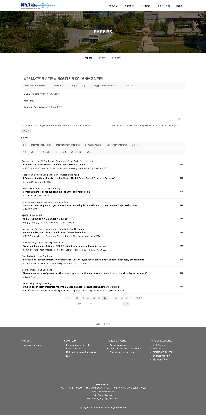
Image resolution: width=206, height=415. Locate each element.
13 (88, 297)
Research (145, 6)
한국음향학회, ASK (161, 355)
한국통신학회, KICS (162, 359)
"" (54, 164)
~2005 (89, 151)
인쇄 (179, 118)
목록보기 (25, 130)
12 (82, 297)
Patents (102, 58)
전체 (24, 144)
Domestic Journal (93, 144)
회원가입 (107, 324)
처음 (66, 297)
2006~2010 (76, 151)
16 (105, 297)
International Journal (41, 144)
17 (110, 297)
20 (127, 297)
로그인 (98, 324)
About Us (113, 6)
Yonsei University (118, 344)
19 (122, 297)
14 (94, 297)
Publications (163, 6)
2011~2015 (61, 151)
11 (77, 297)
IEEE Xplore (159, 344)
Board (179, 6)
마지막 (139, 297)
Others (135, 144)
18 (116, 297)
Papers (88, 58)
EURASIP (157, 348)
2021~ (34, 151)
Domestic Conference (117, 144)
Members (130, 6)
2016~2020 (46, 151)
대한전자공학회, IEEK (163, 352)
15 (99, 297)
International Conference (68, 144)
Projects (116, 58)
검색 (126, 303)
